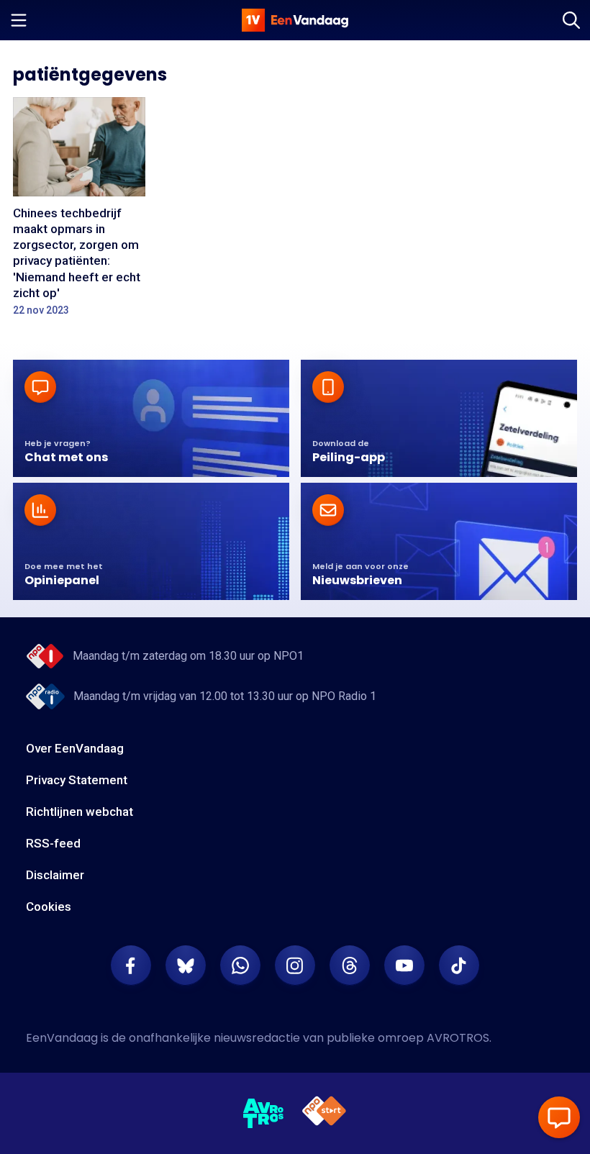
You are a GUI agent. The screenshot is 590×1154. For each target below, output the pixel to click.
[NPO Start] (324, 1113)
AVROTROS (458, 1038)
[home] (295, 20)
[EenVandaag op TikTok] (459, 965)
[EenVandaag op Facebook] (131, 965)
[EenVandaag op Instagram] (295, 965)
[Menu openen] (19, 20)
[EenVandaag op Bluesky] (185, 965)
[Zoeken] (571, 20)
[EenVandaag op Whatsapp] (240, 965)
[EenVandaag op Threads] (350, 965)
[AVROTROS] (263, 1114)
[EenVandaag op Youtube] (404, 965)
